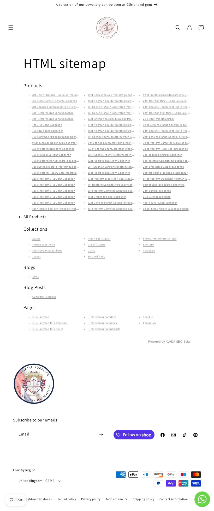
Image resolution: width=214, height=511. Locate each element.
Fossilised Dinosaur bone (47, 250)
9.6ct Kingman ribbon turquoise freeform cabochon (63, 142)
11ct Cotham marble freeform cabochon (56, 166)
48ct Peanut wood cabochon (160, 202)
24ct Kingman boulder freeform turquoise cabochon (119, 125)
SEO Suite (183, 341)
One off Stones (96, 244)
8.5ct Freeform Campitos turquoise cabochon (170, 95)
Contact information (173, 499)
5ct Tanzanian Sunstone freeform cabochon (113, 166)
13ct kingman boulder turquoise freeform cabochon (119, 119)
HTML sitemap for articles (47, 329)
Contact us (149, 323)
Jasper (36, 256)
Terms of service (117, 499)
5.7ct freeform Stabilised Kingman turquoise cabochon (176, 178)
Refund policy (67, 499)
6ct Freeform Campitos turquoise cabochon (114, 190)
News (35, 276)
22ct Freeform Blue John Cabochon (109, 160)
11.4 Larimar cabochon (157, 196)
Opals (91, 250)
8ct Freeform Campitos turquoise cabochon (114, 208)
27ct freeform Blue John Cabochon (53, 148)
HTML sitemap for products (104, 329)
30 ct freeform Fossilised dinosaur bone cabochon (173, 148)
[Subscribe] (101, 434)
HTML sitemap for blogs (102, 317)
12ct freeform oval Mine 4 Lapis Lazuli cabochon (172, 113)
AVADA (170, 341)
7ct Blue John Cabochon (47, 125)
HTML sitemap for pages (102, 323)
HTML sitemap (40, 317)
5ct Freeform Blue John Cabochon (53, 113)
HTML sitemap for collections (50, 323)
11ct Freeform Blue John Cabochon (53, 184)
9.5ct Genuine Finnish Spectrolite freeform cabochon (174, 125)
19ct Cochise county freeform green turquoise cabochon (121, 95)
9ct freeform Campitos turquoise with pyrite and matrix (121, 184)
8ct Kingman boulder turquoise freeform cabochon (62, 208)
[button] (11, 27)
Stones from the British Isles (159, 238)
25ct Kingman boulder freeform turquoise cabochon (119, 101)
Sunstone (148, 244)
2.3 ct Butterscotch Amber (158, 119)
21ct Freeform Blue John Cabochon (53, 178)
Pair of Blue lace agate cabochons (164, 184)
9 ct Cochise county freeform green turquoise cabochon (121, 142)
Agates (36, 238)
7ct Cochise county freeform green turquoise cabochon (121, 136)
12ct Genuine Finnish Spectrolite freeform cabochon (119, 202)
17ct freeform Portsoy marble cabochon (56, 160)
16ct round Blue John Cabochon (51, 154)
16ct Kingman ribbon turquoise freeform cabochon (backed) (68, 136)
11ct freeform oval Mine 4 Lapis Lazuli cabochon (117, 178)
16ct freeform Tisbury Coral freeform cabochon (60, 172)
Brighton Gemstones (38, 499)
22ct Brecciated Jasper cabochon (163, 166)
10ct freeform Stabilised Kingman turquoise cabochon (175, 172)
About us (148, 317)
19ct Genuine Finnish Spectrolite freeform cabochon (174, 107)
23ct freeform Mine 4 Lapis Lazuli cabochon (169, 101)
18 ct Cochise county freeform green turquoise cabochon (122, 154)
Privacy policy (90, 499)
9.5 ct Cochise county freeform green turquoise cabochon (122, 148)
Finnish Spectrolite (43, 244)
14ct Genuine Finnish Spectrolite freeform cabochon (174, 131)
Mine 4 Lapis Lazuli (99, 238)
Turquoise (149, 250)
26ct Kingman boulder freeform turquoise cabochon (119, 131)
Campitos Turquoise (44, 296)
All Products (34, 216)
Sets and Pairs (96, 256)
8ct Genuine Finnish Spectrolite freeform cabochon (62, 107)
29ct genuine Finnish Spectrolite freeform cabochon (174, 136)
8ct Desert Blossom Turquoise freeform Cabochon (62, 95)
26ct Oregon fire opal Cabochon (107, 196)
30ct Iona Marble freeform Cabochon (54, 101)
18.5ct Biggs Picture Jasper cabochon (166, 208)
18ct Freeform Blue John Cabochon (109, 172)
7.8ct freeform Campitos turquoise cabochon (170, 142)
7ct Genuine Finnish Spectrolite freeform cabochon (118, 107)
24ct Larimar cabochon (157, 190)
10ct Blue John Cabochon (47, 131)
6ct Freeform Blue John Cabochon (53, 119)
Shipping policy (143, 499)
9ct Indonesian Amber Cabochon (162, 154)
